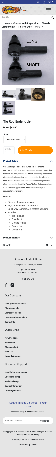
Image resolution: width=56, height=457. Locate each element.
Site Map (35, 434)
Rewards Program (13, 356)
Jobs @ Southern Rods (15, 303)
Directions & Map (12, 377)
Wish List (9, 352)
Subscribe (44, 421)
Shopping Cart (11, 347)
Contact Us (10, 322)
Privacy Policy (23, 434)
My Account (10, 342)
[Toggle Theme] (38, 2)
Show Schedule (12, 308)
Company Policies (13, 313)
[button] (3, 2)
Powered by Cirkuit (28, 444)
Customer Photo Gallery (16, 317)
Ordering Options (13, 390)
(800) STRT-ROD (28, 270)
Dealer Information (13, 386)
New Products (11, 338)
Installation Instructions (16, 372)
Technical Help (12, 381)
